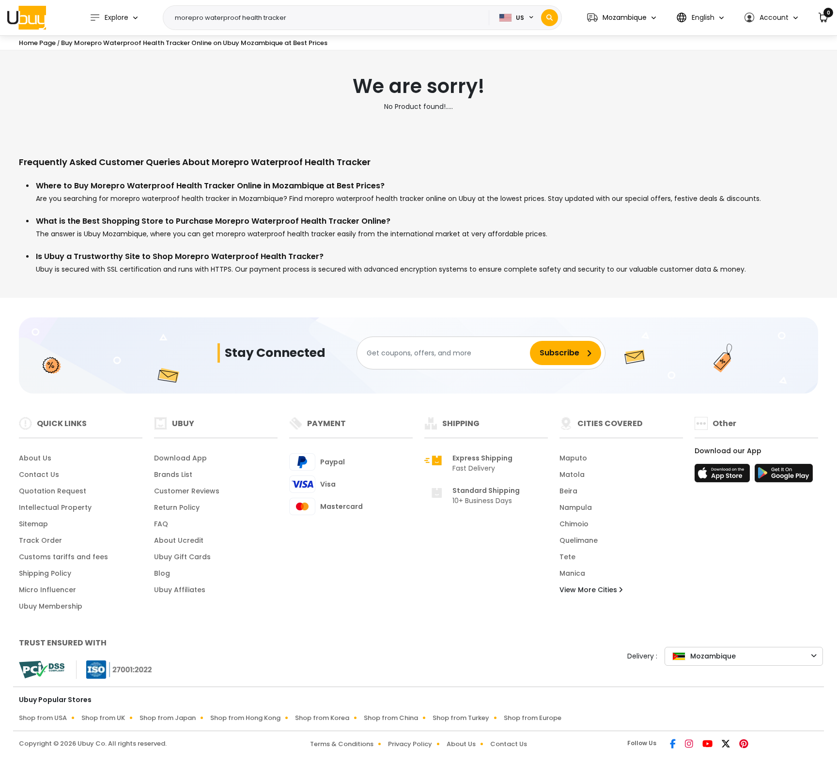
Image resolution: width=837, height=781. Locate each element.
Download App (180, 458)
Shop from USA (43, 717)
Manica (572, 573)
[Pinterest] (743, 745)
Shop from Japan (168, 717)
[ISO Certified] (114, 669)
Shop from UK (103, 717)
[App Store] (724, 476)
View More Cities (589, 590)
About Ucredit (178, 540)
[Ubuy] (26, 17)
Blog (162, 573)
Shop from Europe (532, 717)
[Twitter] (726, 745)
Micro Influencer (47, 590)
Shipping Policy (45, 573)
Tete (567, 557)
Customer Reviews (186, 491)
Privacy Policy (410, 744)
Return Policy (177, 507)
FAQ (161, 524)
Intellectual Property (55, 507)
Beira (568, 491)
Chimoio (574, 524)
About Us (35, 458)
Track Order (40, 540)
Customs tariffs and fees (63, 557)
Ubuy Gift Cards (182, 557)
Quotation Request (52, 491)
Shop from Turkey (461, 717)
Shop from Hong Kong (245, 717)
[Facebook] (673, 745)
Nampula (575, 507)
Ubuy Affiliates (179, 590)
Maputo (573, 458)
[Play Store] (784, 476)
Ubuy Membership (50, 606)
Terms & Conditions (341, 744)
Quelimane (578, 540)
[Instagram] (689, 745)
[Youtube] (708, 745)
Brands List (173, 474)
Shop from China (391, 717)
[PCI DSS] (41, 669)
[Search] (549, 17)
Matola (572, 474)
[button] (621, 18)
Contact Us (39, 474)
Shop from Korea (322, 717)
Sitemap (33, 524)
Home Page (37, 42)
